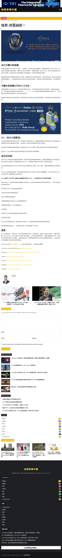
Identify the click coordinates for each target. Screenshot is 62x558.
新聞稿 (4, 421)
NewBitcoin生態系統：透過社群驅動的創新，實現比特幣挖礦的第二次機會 (30, 358)
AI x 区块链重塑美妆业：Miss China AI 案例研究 (23, 365)
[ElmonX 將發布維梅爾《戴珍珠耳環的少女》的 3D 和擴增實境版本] (5, 382)
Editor (14, 276)
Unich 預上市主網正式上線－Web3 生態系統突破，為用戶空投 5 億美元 (29, 372)
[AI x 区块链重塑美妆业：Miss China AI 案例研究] (5, 368)
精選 (3, 431)
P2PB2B (13, 244)
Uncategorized (6, 436)
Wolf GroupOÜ (29, 91)
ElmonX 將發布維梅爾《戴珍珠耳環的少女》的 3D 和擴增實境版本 (28, 379)
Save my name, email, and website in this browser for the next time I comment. (23, 344)
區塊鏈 (8, 20)
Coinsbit (19, 244)
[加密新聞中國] (9, 9)
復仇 (3, 429)
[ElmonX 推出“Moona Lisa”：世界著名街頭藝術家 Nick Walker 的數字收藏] (7, 447)
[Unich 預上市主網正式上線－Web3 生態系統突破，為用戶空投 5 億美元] (5, 375)
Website (34, 338)
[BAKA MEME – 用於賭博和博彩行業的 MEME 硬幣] (54, 447)
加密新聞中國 (27, 555)
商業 (3, 423)
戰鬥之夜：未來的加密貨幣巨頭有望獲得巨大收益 (23, 387)
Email (3, 338)
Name (3, 332)
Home (3, 20)
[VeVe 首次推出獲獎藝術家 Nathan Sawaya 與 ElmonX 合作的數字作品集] (23, 447)
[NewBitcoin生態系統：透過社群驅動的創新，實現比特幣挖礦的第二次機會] (5, 360)
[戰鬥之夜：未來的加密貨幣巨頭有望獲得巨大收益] (5, 389)
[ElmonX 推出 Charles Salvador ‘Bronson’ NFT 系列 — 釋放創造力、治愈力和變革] (38, 447)
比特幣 (4, 426)
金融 (3, 434)
